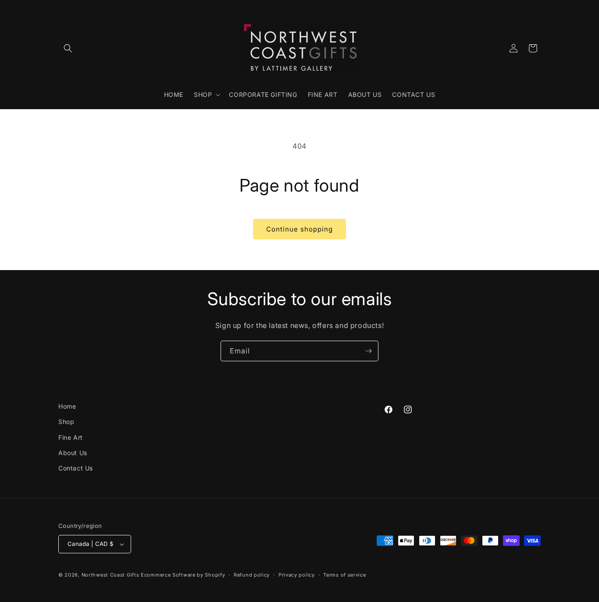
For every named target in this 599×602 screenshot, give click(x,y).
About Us (72, 452)
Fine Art (70, 437)
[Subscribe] (368, 351)
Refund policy (252, 575)
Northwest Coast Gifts (110, 575)
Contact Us (75, 468)
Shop (66, 421)
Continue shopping (299, 229)
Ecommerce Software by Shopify (183, 575)
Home (67, 406)
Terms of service (344, 575)
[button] (68, 48)
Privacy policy (296, 575)
